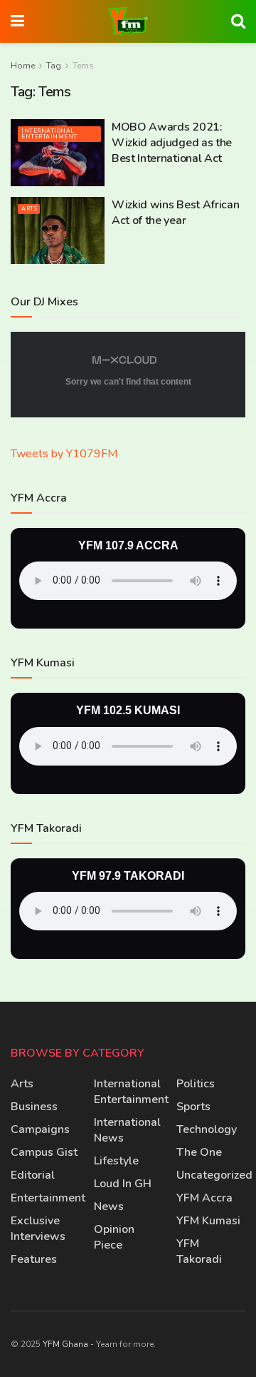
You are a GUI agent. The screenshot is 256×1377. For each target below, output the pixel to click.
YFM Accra (204, 1198)
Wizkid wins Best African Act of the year (175, 212)
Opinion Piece (114, 1237)
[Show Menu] (17, 21)
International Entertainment (49, 134)
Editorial (33, 1175)
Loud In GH (122, 1183)
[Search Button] (238, 21)
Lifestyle (116, 1161)
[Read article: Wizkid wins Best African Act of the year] (58, 230)
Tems (83, 65)
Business (34, 1106)
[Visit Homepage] (128, 21)
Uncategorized (214, 1175)
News (109, 1206)
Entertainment (48, 1198)
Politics (195, 1084)
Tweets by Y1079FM (64, 454)
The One (199, 1152)
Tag (53, 65)
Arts (29, 209)
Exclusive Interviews (38, 1228)
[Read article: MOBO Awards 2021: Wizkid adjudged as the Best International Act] (58, 152)
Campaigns (40, 1129)
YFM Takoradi (199, 1251)
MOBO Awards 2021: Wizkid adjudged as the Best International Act (172, 143)
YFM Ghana (65, 1344)
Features (34, 1259)
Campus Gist (44, 1152)
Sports (193, 1106)
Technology (206, 1129)
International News (127, 1130)
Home (23, 65)
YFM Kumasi (208, 1221)
